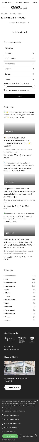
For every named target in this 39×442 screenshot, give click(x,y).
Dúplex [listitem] (7, 320)
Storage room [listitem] (10, 313)
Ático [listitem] (7, 303)
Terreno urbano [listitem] (11, 276)
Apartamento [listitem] (10, 286)
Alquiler (11, 347)
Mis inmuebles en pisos (11, 349)
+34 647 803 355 (7, 2)
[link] (19, 122)
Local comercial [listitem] (11, 283)
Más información (7, 408)
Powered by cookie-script (8, 440)
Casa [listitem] (7, 289)
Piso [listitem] (6, 279)
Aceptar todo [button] (10, 436)
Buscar (19, 96)
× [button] (37, 400)
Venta (6, 347)
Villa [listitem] (8, 296)
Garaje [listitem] (7, 317)
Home (5, 14)
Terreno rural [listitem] (10, 310)
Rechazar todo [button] (28, 436)
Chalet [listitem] (7, 293)
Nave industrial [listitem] (10, 300)
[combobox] (22, 23)
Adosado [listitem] (8, 306)
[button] (19, 90)
